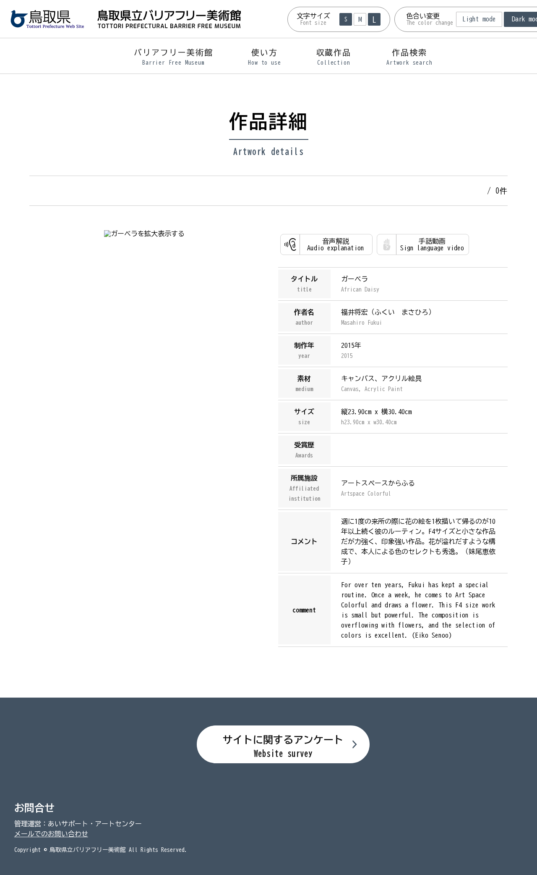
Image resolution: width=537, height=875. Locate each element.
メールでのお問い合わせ (51, 833)
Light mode (479, 19)
